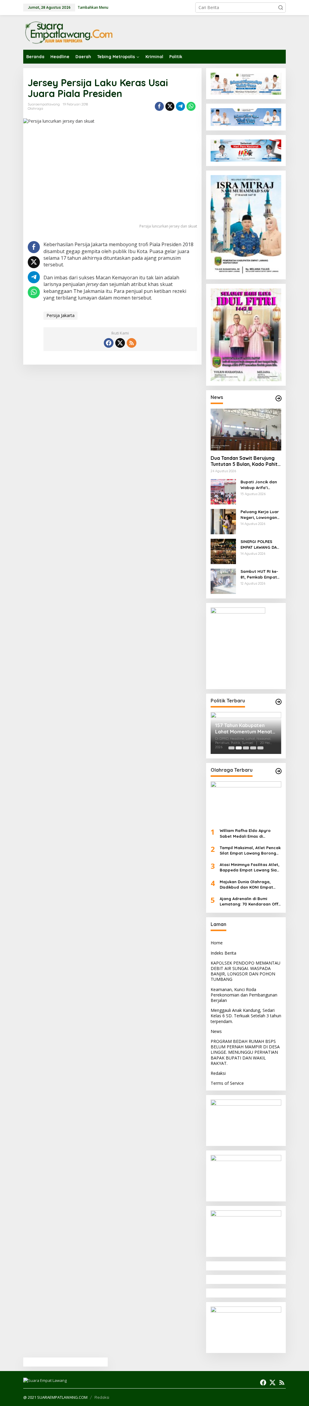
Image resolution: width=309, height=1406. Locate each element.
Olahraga (35, 108)
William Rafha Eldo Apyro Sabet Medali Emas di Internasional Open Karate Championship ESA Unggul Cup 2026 (250, 833)
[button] (281, 7)
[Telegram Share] (180, 106)
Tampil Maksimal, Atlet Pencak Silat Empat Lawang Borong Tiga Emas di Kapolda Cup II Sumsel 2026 (250, 850)
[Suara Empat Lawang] (68, 32)
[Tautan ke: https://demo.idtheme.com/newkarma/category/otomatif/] (278, 398)
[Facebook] (108, 343)
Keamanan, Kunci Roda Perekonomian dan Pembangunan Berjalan (244, 995)
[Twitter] (120, 343)
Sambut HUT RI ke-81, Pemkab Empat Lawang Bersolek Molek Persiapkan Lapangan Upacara (260, 574)
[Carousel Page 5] (260, 747)
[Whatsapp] (191, 106)
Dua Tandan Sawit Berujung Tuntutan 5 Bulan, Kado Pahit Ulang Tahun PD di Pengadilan (245, 461)
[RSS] (131, 343)
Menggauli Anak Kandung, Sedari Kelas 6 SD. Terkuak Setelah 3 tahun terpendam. (246, 1015)
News (216, 1031)
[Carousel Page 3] (246, 747)
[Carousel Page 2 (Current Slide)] (239, 747)
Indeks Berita (223, 953)
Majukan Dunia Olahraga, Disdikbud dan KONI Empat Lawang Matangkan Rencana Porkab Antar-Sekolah (249, 884)
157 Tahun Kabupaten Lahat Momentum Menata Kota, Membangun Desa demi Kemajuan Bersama (245, 728)
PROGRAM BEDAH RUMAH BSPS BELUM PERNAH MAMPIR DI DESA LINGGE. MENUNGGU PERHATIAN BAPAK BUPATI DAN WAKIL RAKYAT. (245, 1052)
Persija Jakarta (60, 315)
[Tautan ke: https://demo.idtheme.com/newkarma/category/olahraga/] (278, 771)
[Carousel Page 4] (253, 747)
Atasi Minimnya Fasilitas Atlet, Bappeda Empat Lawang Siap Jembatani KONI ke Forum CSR (250, 867)
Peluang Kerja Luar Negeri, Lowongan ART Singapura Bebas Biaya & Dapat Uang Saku (260, 514)
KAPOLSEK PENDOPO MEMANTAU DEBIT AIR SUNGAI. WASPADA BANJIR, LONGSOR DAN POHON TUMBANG (245, 971)
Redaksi (218, 1073)
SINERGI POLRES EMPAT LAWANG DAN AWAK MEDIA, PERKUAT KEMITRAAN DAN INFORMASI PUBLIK (261, 544)
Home (217, 943)
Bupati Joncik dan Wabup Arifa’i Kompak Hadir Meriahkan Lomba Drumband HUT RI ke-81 (259, 484)
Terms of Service (227, 1083)
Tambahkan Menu (93, 7)
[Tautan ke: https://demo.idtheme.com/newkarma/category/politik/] (278, 701)
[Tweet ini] (169, 106)
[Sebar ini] (159, 106)
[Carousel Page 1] (231, 747)
